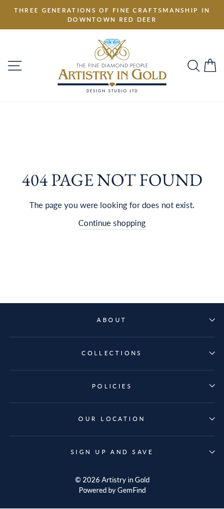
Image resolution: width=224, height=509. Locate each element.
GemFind (131, 490)
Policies (112, 385)
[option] (112, 14)
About (112, 319)
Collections (112, 352)
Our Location (111, 418)
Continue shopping (112, 223)
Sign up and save (112, 451)
